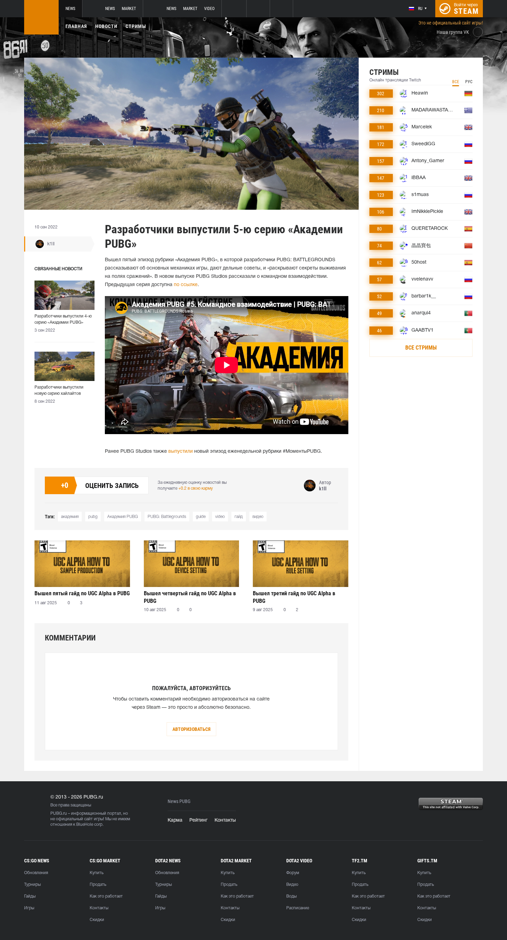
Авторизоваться (191, 729)
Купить (96, 873)
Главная (76, 26)
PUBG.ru (58, 813)
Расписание (297, 908)
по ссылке (186, 285)
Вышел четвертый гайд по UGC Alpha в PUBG (190, 597)
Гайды (30, 896)
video (220, 517)
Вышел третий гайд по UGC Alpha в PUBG (294, 597)
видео (258, 517)
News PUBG (179, 801)
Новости (106, 26)
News (70, 8)
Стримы (136, 26)
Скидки (97, 920)
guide (201, 517)
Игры (29, 908)
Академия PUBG (122, 517)
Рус (469, 81)
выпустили (180, 451)
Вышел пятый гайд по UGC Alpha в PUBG (82, 593)
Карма (175, 820)
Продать (98, 885)
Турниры (32, 885)
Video (209, 8)
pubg (93, 517)
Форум (292, 873)
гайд (239, 517)
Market (129, 8)
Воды (291, 896)
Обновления (36, 873)
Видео (292, 885)
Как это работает (106, 896)
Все (455, 81)
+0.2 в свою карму (195, 488)
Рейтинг (198, 820)
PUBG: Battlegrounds (167, 517)
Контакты (225, 820)
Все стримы (421, 347)
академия (70, 517)
